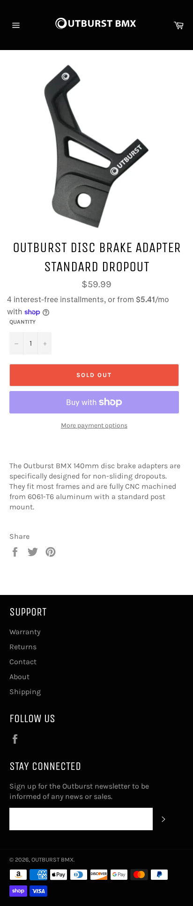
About (19, 676)
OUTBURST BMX (52, 859)
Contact (23, 661)
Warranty (24, 631)
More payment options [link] (94, 425)
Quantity (22, 322)
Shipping (25, 691)
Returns (23, 646)
